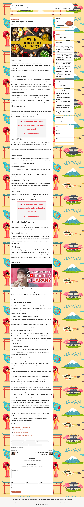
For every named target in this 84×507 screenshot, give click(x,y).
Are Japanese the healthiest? (20, 432)
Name (13, 482)
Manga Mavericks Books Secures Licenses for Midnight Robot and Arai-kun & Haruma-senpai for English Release (64, 56)
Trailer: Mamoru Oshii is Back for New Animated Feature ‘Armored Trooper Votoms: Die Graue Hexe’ (64, 48)
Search (58, 18)
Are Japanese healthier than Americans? (18, 441)
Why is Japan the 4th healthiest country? (30, 443)
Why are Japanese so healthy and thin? (42, 441)
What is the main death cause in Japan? (23, 435)
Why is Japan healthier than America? (23, 430)
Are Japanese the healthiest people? (22, 427)
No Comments (29, 24)
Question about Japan (15, 19)
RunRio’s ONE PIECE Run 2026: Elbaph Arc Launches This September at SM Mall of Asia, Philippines (63, 74)
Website (41, 482)
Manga (58, 133)
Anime (57, 130)
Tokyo (57, 138)
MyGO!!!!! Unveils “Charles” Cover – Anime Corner (63, 67)
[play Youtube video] (31, 275)
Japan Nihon (17, 5)
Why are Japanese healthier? (30, 441)
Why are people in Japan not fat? (17, 443)
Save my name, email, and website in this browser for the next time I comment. (26, 487)
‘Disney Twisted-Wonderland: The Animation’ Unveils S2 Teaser (64, 62)
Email (27, 482)
